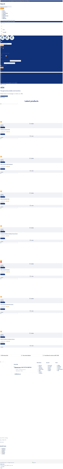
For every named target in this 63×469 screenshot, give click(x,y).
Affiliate (58, 365)
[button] (2, 127)
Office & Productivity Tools (4, 199)
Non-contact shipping (27, 355)
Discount (58, 368)
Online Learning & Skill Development (6, 164)
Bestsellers (59, 366)
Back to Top (2, 464)
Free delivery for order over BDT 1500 (51, 355)
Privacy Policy (41, 369)
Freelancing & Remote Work (5, 129)
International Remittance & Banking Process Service (9, 233)
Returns (49, 368)
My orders (50, 366)
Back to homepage (4, 96)
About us (40, 365)
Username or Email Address (5, 60)
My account (50, 365)
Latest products (60, 369)
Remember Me (4, 65)
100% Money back (4, 355)
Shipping (49, 369)
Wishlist (4, 32)
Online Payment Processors (5, 269)
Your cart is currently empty (4, 53)
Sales (40, 370)
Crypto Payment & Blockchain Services (6, 304)
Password (2, 63)
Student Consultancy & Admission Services (7, 339)
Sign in (4, 29)
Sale (58, 370)
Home (1, 84)
